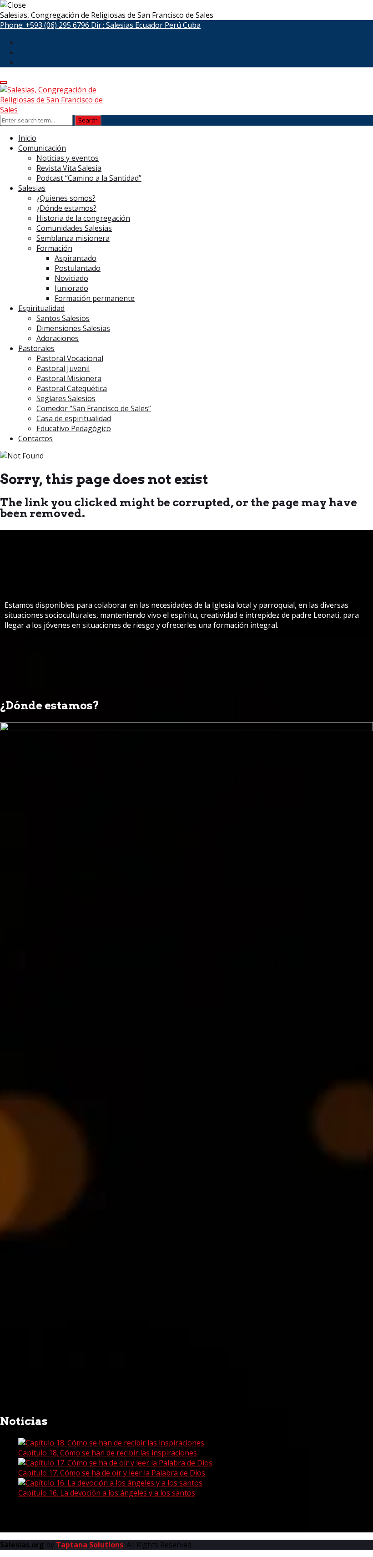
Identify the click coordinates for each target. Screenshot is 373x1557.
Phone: (44, 25)
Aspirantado (75, 258)
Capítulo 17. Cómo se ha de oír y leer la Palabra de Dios (111, 1473)
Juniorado (71, 288)
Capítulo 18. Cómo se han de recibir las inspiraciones (107, 1453)
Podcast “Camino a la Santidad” (88, 178)
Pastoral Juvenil (63, 368)
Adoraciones (57, 338)
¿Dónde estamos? (66, 208)
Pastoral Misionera (68, 378)
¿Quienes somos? (66, 198)
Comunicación (42, 148)
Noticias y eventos (67, 158)
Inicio (27, 138)
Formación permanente (95, 298)
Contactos (35, 438)
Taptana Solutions (89, 1545)
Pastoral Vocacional (69, 358)
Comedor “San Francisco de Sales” (93, 408)
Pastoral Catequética (71, 388)
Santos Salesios (63, 318)
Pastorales (36, 348)
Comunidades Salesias (74, 228)
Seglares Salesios (66, 398)
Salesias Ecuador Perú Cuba (153, 25)
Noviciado (71, 278)
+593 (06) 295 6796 (57, 25)
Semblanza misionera (73, 238)
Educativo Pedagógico (73, 428)
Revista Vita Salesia (68, 168)
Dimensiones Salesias (73, 328)
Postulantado (78, 268)
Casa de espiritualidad (73, 418)
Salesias (31, 188)
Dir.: (146, 25)
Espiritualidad (41, 308)
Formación (54, 248)
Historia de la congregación (83, 218)
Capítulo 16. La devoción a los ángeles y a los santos (106, 1493)
